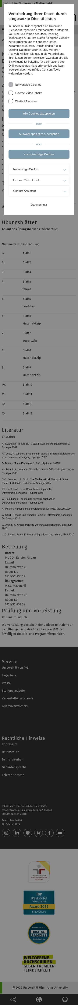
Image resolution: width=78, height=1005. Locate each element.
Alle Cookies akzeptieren (39, 113)
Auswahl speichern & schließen (39, 133)
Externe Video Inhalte (28, 93)
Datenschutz (39, 204)
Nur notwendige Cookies (39, 154)
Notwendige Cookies (28, 84)
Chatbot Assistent (26, 101)
